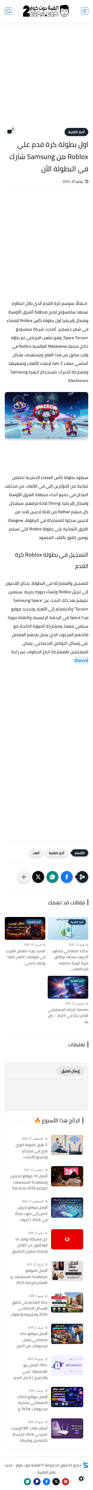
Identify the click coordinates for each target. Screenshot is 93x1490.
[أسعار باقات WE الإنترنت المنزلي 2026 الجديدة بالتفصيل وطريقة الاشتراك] (67, 1428)
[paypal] (37, 1481)
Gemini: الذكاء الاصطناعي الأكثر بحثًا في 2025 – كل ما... (68, 1016)
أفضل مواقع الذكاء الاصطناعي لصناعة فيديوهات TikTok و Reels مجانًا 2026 (32, 1403)
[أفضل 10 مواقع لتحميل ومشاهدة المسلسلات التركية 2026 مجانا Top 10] (67, 1176)
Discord (81, 660)
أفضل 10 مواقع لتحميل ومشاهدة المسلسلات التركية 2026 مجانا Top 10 (28, 1182)
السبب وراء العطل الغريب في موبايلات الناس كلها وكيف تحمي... (25, 957)
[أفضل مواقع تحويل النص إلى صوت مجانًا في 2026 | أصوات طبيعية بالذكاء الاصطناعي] (67, 1208)
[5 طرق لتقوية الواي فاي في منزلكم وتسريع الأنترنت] (67, 1145)
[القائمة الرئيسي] (84, 11)
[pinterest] (65, 1481)
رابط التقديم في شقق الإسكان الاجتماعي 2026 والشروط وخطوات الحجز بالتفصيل (28, 1308)
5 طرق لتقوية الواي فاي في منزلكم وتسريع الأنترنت (31, 1151)
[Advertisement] (46, 77)
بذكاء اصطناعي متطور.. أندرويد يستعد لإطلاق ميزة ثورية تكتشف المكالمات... (69, 960)
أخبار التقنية (76, 132)
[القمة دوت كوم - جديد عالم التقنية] (46, 11)
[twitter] (56, 1481)
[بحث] (8, 11)
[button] (67, 877)
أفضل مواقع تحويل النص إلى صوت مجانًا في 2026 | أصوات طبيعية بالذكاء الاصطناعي (31, 1213)
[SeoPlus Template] (85, 1465)
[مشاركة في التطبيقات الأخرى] (24, 877)
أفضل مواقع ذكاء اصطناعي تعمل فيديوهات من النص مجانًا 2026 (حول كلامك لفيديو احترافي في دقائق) (29, 1340)
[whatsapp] (27, 1481)
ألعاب (36, 853)
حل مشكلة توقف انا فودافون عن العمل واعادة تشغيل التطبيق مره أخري (29, 1245)
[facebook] (46, 1481)
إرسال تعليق (70, 1070)
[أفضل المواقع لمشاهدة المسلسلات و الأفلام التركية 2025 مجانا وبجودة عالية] (67, 1271)
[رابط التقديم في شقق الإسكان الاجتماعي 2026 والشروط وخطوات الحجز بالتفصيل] (67, 1302)
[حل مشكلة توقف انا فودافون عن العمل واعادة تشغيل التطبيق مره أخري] (67, 1239)
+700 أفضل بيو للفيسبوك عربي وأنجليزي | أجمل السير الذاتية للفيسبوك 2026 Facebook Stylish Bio (29, 1371)
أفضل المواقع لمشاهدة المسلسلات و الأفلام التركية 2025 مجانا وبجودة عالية (28, 1277)
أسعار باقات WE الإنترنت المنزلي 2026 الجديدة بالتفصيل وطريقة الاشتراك (29, 1434)
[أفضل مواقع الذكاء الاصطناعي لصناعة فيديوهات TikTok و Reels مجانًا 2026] (67, 1397)
